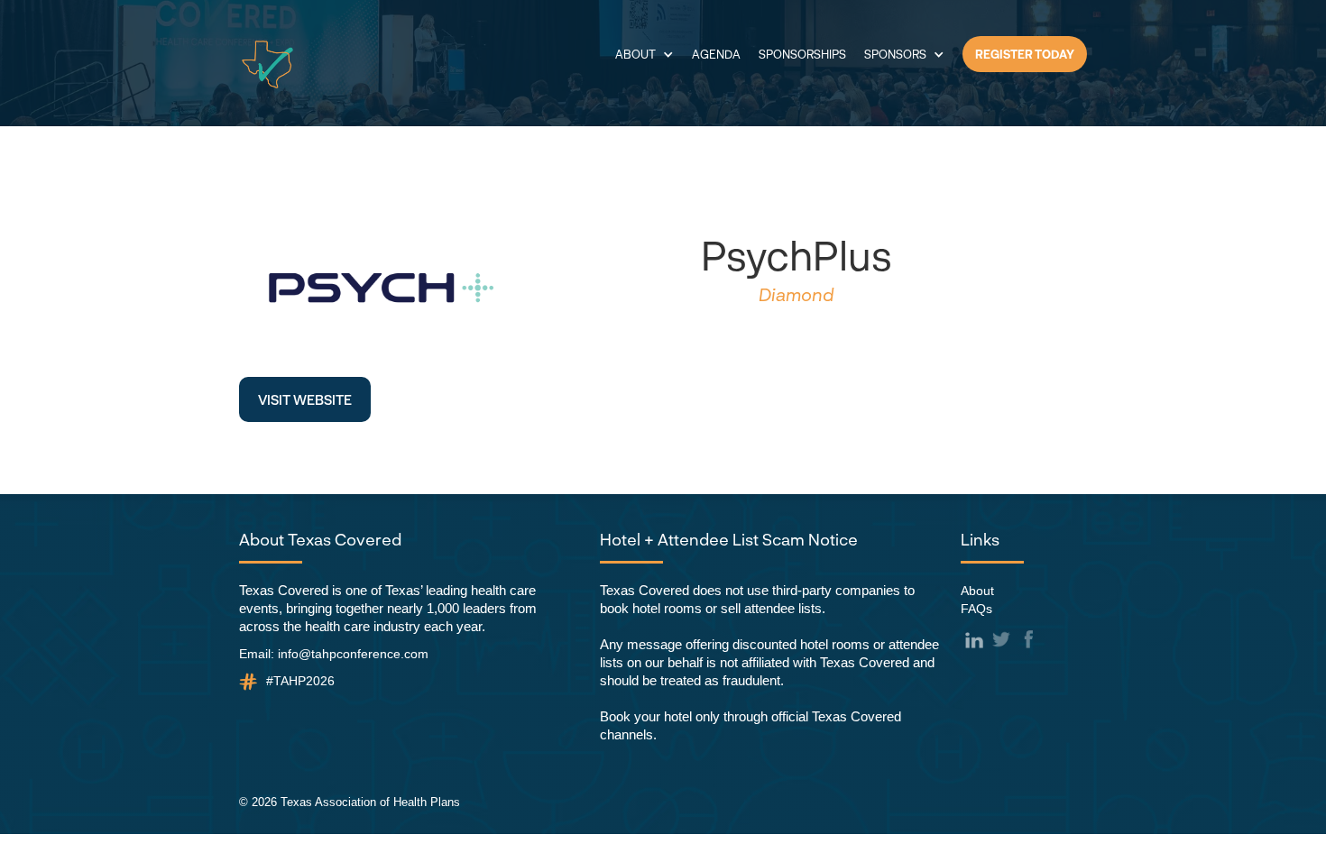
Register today (1024, 54)
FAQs (976, 608)
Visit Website (305, 399)
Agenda (716, 54)
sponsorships (802, 54)
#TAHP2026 (300, 681)
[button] (644, 54)
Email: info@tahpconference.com (333, 653)
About (977, 590)
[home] (267, 64)
